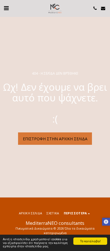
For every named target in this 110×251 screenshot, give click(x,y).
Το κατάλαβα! (90, 241)
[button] (6, 8)
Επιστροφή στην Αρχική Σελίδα (55, 138)
